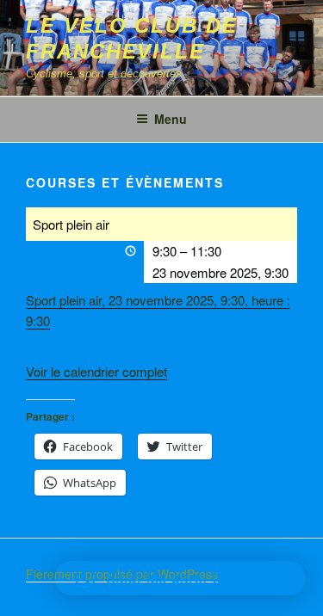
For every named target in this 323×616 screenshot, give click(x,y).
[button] (180, 578)
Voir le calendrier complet (96, 371)
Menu (170, 118)
